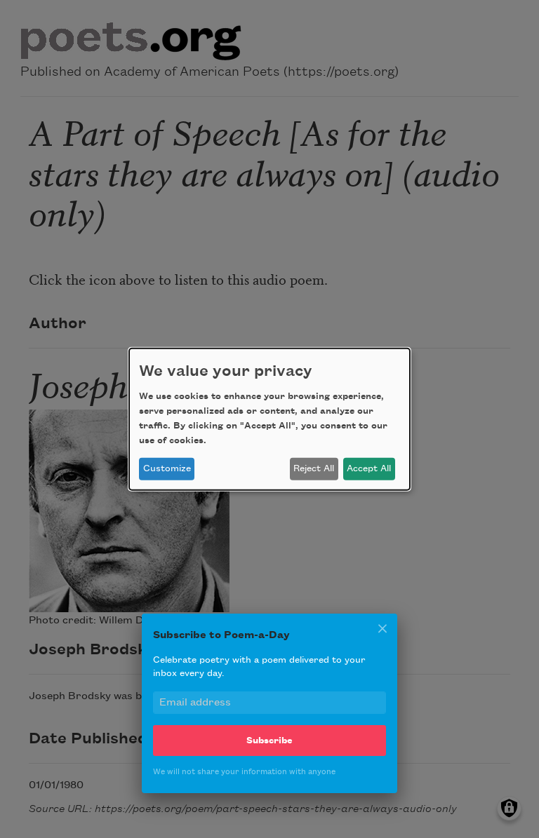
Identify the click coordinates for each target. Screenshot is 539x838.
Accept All (369, 468)
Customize (167, 468)
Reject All (313, 468)
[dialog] (269, 418)
